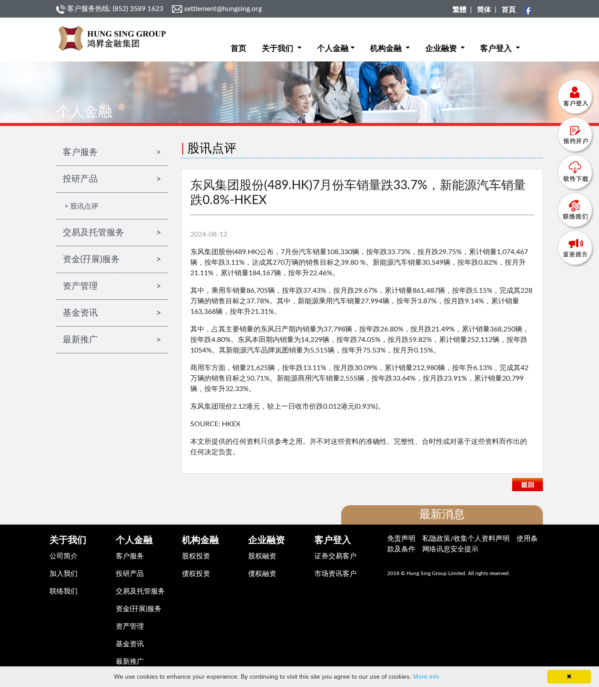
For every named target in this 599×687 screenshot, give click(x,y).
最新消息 (442, 514)
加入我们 (64, 573)
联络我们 (64, 591)
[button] (281, 41)
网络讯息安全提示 (450, 549)
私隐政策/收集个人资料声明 (466, 538)
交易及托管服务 (140, 591)
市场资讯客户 (335, 573)
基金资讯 (130, 643)
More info (426, 676)
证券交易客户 (335, 556)
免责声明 (401, 538)
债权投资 (196, 573)
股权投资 (196, 556)
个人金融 (333, 49)
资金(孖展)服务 (138, 608)
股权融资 (262, 556)
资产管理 (130, 626)
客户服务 (130, 556)
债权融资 (262, 573)
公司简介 (64, 556)
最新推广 (130, 661)
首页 (238, 49)
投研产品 (130, 573)
